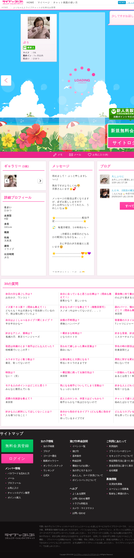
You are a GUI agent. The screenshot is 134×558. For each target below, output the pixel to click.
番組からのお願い (81, 465)
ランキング (48, 470)
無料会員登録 (17, 446)
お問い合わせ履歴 (81, 498)
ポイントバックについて (84, 480)
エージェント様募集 (119, 489)
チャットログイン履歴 (18, 492)
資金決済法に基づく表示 (121, 465)
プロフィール (14, 483)
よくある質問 (78, 493)
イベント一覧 (78, 446)
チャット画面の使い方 (65, 2)
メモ (60, 154)
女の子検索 (48, 446)
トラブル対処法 (80, 503)
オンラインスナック (53, 465)
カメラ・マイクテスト (83, 508)
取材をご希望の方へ (119, 493)
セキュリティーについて (121, 456)
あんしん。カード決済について (87, 475)
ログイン (17, 459)
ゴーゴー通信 (49, 456)
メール (77, 154)
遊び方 (75, 451)
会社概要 (113, 470)
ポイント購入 (14, 497)
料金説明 (76, 460)
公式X (46, 475)
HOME (30, 2)
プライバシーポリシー (120, 451)
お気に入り (13, 488)
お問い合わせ (78, 513)
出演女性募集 (115, 484)
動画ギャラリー (51, 460)
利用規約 (113, 446)
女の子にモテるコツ (82, 470)
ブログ (46, 451)
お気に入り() (100, 154)
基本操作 (76, 456)
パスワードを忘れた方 (18, 473)
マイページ (44, 2)
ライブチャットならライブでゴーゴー (87, 554)
